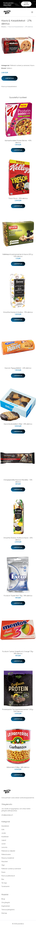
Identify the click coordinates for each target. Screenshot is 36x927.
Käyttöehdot (5, 906)
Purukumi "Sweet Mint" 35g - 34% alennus (18, 596)
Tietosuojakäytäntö (8, 909)
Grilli (2, 829)
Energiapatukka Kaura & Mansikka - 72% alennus (18, 481)
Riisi (2, 879)
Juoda (3, 833)
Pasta (3, 872)
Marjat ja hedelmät (7, 858)
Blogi (3, 899)
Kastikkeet (5, 837)
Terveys (4, 883)
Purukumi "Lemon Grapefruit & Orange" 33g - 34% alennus (18, 652)
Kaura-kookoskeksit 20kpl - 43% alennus (18, 424)
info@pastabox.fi (7, 815)
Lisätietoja (9, 78)
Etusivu (3, 27)
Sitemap (4, 913)
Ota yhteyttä (5, 902)
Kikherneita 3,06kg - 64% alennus (18, 767)
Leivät (3, 844)
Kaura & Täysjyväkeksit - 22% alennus (18, 368)
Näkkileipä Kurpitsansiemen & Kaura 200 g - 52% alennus (18, 255)
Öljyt (3, 865)
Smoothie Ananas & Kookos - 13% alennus (18, 312)
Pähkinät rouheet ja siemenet (20, 65)
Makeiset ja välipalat (8, 851)
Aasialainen (5, 826)
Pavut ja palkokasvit (8, 876)
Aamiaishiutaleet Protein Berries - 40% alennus (18, 141)
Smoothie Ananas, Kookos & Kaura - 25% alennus (18, 539)
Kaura (32, 65)
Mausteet (4, 861)
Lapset (3, 840)
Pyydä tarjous (26, 3)
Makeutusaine (6, 854)
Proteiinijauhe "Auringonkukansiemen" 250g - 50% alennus (18, 710)
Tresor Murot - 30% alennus (18, 198)
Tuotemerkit (5, 886)
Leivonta (4, 847)
